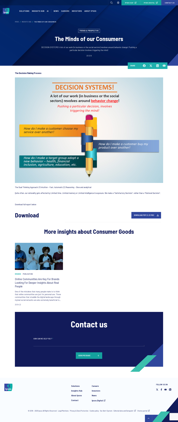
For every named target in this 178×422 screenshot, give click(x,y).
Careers (65, 11)
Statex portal (142, 411)
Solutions (24, 11)
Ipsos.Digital (149, 3)
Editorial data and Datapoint (123, 411)
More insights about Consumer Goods (89, 231)
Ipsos (17, 22)
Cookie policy (94, 411)
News (56, 11)
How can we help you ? (43, 339)
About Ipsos (90, 11)
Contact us (169, 3)
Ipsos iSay (129, 3)
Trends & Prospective (89, 31)
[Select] (118, 2)
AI (48, 11)
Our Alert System (106, 411)
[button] (111, 2)
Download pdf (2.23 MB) (144, 215)
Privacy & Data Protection (79, 411)
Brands (18, 274)
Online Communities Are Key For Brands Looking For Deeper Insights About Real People (37, 282)
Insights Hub (38, 11)
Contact (74, 400)
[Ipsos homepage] (7, 11)
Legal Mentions (63, 411)
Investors (77, 11)
